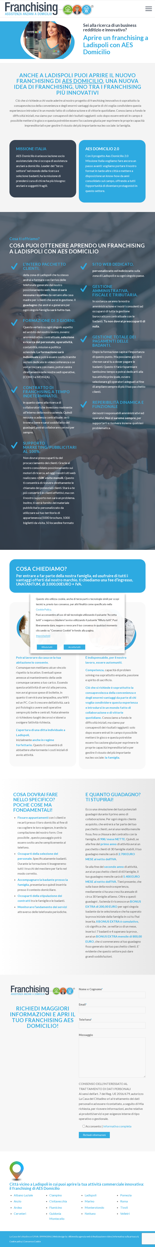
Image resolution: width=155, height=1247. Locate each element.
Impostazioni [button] (43, 635)
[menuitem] (147, 8)
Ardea (18, 1207)
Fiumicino (55, 1207)
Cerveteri (20, 1213)
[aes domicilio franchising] (49, 8)
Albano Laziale (23, 1195)
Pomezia (126, 1195)
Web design (59, 1236)
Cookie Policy (43, 609)
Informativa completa (117, 1126)
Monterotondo (94, 1207)
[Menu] (147, 8)
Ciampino (55, 1195)
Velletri (125, 1213)
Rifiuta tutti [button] (47, 647)
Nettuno (90, 1213)
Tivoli (124, 1207)
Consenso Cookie (32, 1241)
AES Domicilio (82, 81)
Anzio (17, 1201)
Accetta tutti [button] (74, 647)
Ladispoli (90, 1195)
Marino (89, 1201)
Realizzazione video (102, 1236)
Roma (124, 1201)
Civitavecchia (58, 1201)
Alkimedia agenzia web (79, 1236)
